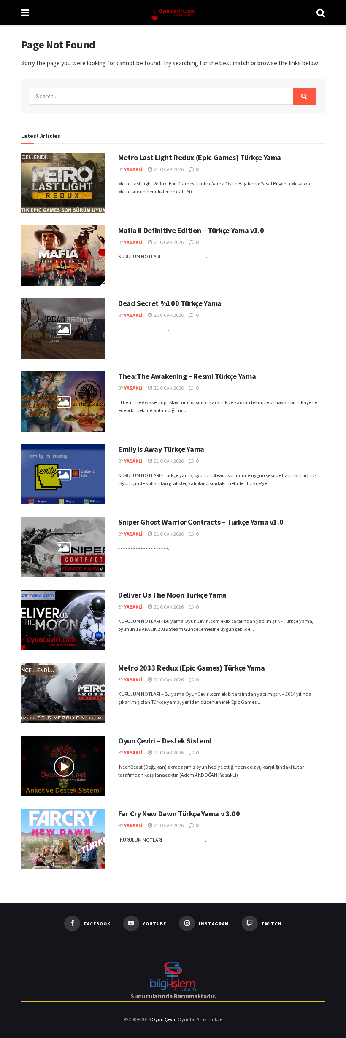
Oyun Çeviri (164, 1019)
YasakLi (133, 169)
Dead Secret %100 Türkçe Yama (170, 303)
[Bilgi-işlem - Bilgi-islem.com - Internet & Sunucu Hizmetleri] (173, 975)
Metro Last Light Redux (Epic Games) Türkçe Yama (199, 157)
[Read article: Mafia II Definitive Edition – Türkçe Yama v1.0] (63, 255)
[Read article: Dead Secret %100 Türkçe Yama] (63, 328)
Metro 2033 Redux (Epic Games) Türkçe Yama (191, 668)
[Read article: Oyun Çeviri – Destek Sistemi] (63, 766)
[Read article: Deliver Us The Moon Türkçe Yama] (63, 620)
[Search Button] (320, 12)
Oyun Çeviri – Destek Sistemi (164, 741)
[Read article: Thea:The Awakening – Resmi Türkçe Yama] (63, 401)
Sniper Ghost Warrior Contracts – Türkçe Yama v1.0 (200, 522)
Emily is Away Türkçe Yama (161, 449)
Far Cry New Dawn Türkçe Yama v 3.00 (179, 813)
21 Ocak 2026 (168, 169)
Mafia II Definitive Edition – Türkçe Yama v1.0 (191, 230)
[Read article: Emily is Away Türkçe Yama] (63, 474)
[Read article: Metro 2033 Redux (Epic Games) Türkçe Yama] (63, 693)
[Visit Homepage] (173, 12)
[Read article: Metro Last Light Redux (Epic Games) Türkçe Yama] (63, 183)
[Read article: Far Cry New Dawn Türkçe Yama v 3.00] (63, 839)
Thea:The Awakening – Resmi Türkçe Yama (187, 376)
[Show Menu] (25, 12)
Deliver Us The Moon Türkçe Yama (172, 595)
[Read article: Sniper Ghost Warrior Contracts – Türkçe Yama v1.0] (63, 547)
